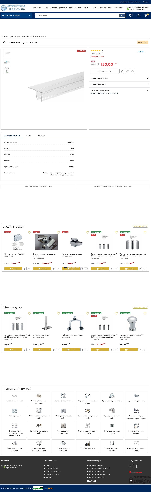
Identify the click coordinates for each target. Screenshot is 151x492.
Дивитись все (91, 480)
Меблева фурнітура (95, 465)
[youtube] (130, 466)
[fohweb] (135, 466)
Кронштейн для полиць (72, 255)
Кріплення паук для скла (72, 336)
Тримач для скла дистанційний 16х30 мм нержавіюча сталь (104, 256)
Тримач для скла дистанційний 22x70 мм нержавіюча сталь (17, 337)
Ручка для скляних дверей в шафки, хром (131, 337)
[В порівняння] (133, 71)
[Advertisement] (18, 26)
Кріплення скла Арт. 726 (14, 255)
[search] (122, 15)
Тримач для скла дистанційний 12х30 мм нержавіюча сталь (104, 337)
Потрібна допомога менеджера (121, 71)
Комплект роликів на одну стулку (44, 256)
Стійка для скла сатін (42, 336)
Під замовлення (104, 71)
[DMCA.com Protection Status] (140, 483)
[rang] (139, 466)
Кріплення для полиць (96, 471)
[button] (65, 267)
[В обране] (127, 71)
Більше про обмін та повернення (104, 93)
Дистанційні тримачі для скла (99, 468)
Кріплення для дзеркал (97, 477)
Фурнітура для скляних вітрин (99, 474)
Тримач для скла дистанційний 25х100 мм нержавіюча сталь (133, 256)
